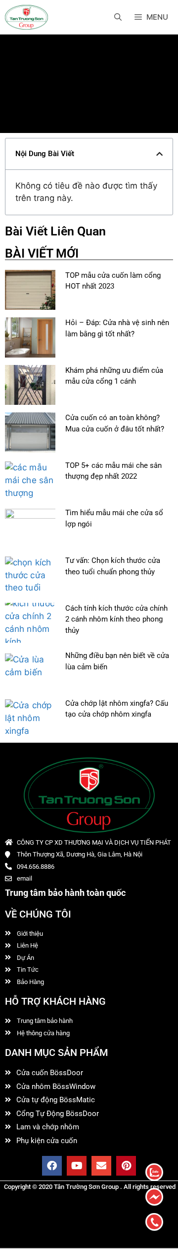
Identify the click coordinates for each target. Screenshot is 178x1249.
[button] (159, 154)
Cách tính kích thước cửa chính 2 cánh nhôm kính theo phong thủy (116, 619)
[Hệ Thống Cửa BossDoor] (26, 17)
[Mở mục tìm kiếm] (118, 17)
